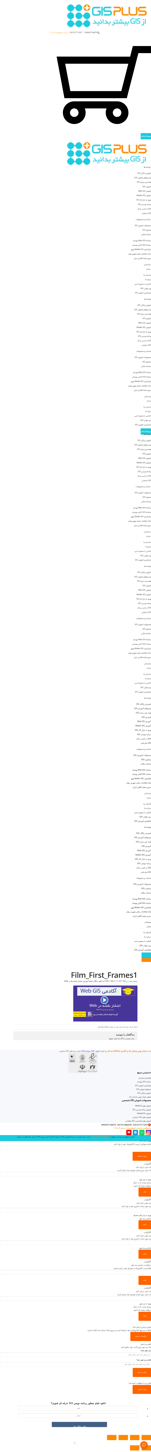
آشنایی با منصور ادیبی (143, 284)
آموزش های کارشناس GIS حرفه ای (138, 1121)
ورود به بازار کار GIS (143, 200)
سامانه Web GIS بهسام (142, 240)
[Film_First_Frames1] (105, 1003)
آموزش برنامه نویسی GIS (141, 1109)
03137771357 (76, 32)
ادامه (144, 1192)
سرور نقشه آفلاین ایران (142, 258)
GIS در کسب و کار (144, 209)
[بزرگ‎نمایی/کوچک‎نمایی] (146, 1437)
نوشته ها (147, 167)
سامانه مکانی (146, 234)
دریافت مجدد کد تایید (142, 1185)
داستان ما (147, 275)
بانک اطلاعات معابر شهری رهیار (139, 254)
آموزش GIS (147, 186)
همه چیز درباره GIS (144, 182)
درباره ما (148, 279)
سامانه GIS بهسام (144, 1081)
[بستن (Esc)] (111, 1437)
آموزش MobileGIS (144, 1113)
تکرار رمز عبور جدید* (143, 1360)
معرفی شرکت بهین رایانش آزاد (140, 1097)
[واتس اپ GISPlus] (142, 1132)
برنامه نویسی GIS (144, 204)
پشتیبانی (147, 264)
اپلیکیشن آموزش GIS (143, 293)
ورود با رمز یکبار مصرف (142, 1215)
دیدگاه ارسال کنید (103, 1027)
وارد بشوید (113, 1038)
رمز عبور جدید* (146, 1350)
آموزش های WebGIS (143, 1106)
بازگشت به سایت (140, 1336)
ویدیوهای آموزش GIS (142, 177)
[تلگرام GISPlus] (135, 1132)
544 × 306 (109, 981)
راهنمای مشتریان (144, 1078)
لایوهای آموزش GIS (143, 1089)
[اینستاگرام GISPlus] (148, 1132)
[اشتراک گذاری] (123, 1437)
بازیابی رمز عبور (145, 1218)
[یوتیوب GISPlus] (129, 1132)
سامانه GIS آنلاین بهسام (141, 245)
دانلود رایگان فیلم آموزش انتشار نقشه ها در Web (83, 981)
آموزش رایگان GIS (144, 173)
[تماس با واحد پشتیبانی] (143, 1444)
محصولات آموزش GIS (143, 225)
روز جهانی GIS (145, 288)
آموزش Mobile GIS (143, 195)
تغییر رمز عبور (141, 1372)
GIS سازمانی (146, 213)
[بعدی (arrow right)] (134, 1447)
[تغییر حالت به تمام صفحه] (134, 1437)
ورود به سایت (141, 1156)
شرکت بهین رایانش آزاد (99, 1136)
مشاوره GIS (146, 230)
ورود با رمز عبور (145, 1179)
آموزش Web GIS (144, 191)
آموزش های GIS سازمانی (142, 1117)
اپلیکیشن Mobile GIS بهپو (141, 249)
